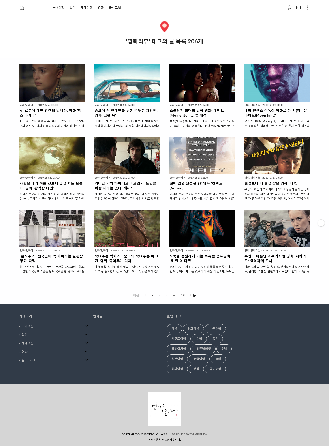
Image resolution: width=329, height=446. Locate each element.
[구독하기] (321, 223)
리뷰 (174, 328)
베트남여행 (203, 349)
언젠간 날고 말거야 (157, 434)
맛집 (196, 369)
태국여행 (199, 359)
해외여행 (177, 369)
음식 (215, 339)
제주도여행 (178, 339)
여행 (199, 339)
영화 (101, 7)
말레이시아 (178, 349)
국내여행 (58, 7)
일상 (72, 7)
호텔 (224, 349)
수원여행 (215, 328)
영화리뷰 (193, 328)
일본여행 (177, 359)
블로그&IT (116, 7)
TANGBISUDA (198, 434)
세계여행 (86, 7)
